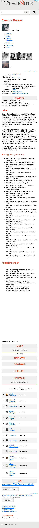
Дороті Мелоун (12, 412)
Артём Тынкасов (12, 395)
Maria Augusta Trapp (12, 473)
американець (17, 91)
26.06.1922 (16, 74)
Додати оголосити (8, 508)
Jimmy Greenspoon (13, 446)
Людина (9, 34)
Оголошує (9, 43)
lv (32, 71)
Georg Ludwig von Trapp (13, 458)
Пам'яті (8, 38)
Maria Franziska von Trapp (12, 465)
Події (8, 47)
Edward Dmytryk (12, 400)
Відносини (9, 45)
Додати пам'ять (7, 509)
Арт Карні (12, 435)
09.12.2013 (16, 77)
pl (34, 71)
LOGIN (36, 1)
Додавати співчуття (8, 506)
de (26, 71)
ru (36, 71)
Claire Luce (13, 451)
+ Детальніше (33, 493)
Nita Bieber (13, 440)
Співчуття (9, 41)
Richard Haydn (12, 418)
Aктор (14, 90)
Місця (8, 36)
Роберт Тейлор (12, 430)
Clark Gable (13, 406)
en (29, 71)
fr (30, 71)
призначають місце (19, 350)
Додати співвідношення (19, 382)
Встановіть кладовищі (20, 93)
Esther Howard (12, 424)
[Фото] (11, 67)
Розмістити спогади (10, 489)
